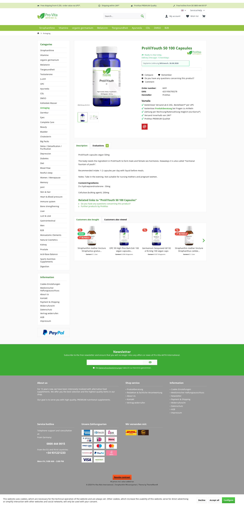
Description (81, 145)
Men (42, 225)
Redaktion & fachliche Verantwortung (144, 392)
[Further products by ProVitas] (194, 53)
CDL (42, 93)
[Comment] (164, 52)
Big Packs (44, 141)
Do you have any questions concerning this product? (169, 78)
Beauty (43, 127)
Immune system (47, 201)
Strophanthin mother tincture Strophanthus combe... (189, 249)
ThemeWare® (152, 484)
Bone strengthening (49, 206)
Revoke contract (122, 477)
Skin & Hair (45, 192)
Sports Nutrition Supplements (47, 260)
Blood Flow (45, 168)
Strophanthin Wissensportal (126, 484)
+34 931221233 (56, 453)
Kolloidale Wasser (48, 103)
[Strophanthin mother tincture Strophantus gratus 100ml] (92, 235)
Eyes (42, 117)
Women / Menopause (50, 177)
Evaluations (100, 145)
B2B (42, 230)
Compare (148, 75)
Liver (42, 211)
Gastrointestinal (47, 220)
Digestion (44, 266)
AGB (42, 317)
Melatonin (45, 64)
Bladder (44, 131)
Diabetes (44, 158)
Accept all (214, 500)
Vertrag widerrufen (49, 313)
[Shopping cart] (204, 16)
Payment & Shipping (49, 302)
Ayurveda (44, 88)
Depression (45, 153)
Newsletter (176, 396)
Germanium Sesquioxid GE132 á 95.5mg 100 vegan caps (156, 249)
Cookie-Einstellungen (50, 284)
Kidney (43, 244)
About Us (44, 294)
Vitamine (44, 55)
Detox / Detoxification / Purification (51, 147)
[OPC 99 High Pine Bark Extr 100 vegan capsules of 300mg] (124, 235)
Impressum (45, 321)
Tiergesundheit (47, 69)
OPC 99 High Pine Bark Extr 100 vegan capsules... (124, 249)
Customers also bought (87, 219)
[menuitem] (197, 10)
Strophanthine (47, 50)
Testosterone (46, 74)
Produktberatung (135, 389)
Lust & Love (45, 216)
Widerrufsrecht (47, 305)
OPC (42, 84)
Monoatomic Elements (50, 235)
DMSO (43, 98)
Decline (201, 500)
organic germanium (49, 60)
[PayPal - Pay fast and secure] (53, 332)
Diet (42, 163)
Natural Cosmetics (49, 239)
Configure (228, 500)
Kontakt (43, 298)
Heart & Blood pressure (51, 196)
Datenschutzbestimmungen (110, 368)
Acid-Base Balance (49, 254)
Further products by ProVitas (94, 206)
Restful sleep (46, 172)
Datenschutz (46, 309)
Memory (44, 182)
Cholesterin (45, 136)
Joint (42, 187)
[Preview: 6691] (83, 117)
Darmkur (44, 112)
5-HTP (43, 79)
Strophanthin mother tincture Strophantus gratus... (92, 249)
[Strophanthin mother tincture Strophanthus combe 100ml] (189, 235)
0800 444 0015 (56, 444)
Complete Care (47, 122)
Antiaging (45, 107)
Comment (149, 81)
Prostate (44, 249)
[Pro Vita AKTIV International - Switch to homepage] (57, 16)
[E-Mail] (145, 127)
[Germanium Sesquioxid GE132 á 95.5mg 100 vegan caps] (156, 235)
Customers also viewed (115, 219)
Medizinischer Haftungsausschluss (49, 289)
